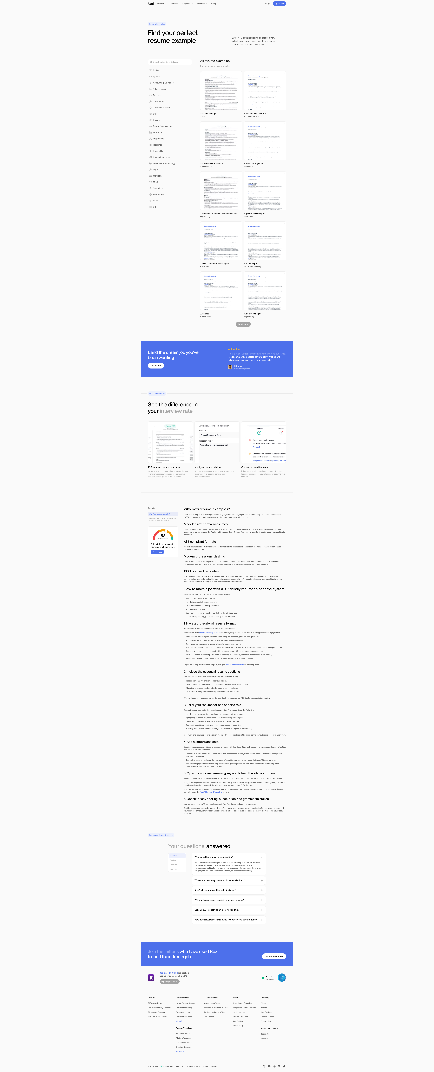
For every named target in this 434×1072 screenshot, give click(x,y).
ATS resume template (235, 665)
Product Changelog (211, 1066)
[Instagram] (264, 1066)
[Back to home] (151, 3)
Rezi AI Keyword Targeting (211, 792)
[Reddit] (274, 1066)
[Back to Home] (151, 977)
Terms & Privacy (193, 1066)
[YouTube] (269, 1066)
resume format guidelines (210, 633)
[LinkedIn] (279, 1066)
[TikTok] (284, 1066)
